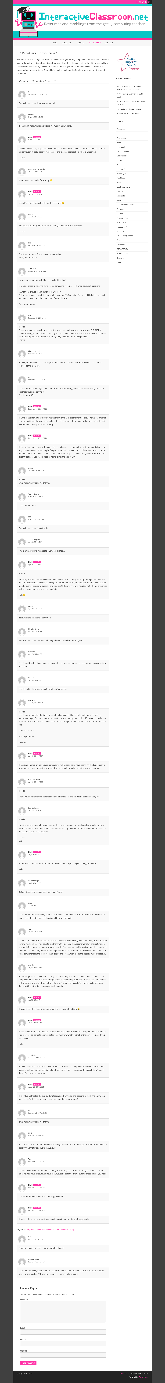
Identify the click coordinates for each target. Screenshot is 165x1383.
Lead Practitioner (124, 187)
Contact (109, 43)
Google (119, 160)
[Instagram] (143, 2)
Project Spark (122, 222)
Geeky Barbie (122, 156)
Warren (31, 677)
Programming (122, 218)
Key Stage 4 (121, 178)
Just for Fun (121, 169)
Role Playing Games (125, 236)
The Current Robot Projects (128, 113)
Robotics (120, 231)
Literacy (120, 191)
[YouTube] (140, 2)
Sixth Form (121, 245)
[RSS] (146, 2)
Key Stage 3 (121, 173)
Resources (94, 43)
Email (23, 1340)
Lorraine (31, 700)
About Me (66, 43)
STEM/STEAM (122, 249)
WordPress (143, 1377)
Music (119, 200)
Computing (121, 129)
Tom (30, 1159)
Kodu (119, 182)
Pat (29, 1236)
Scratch (120, 240)
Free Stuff (121, 147)
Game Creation (123, 151)
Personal (120, 209)
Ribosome (124, 1374)
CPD (118, 134)
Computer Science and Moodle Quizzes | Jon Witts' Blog (49, 1229)
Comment (24, 1299)
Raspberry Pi (122, 227)
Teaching (120, 258)
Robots (80, 43)
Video (119, 262)
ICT (118, 165)
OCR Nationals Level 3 (125, 205)
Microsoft (121, 196)
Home (54, 43)
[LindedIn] (137, 2)
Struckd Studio (122, 254)
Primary (120, 214)
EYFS (119, 143)
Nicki (30, 137)
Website (23, 1351)
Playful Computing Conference (129, 109)
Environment (122, 138)
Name (23, 1328)
